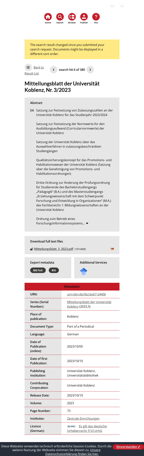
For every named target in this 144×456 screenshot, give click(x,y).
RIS (54, 270)
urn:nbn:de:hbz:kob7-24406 (86, 294)
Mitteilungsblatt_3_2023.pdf (53, 249)
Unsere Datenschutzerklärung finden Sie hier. (72, 452)
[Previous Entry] (53, 70)
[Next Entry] (90, 70)
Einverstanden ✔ (128, 447)
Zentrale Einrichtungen (83, 418)
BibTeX (38, 270)
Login (121, 6)
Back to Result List (34, 70)
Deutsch (112, 6)
